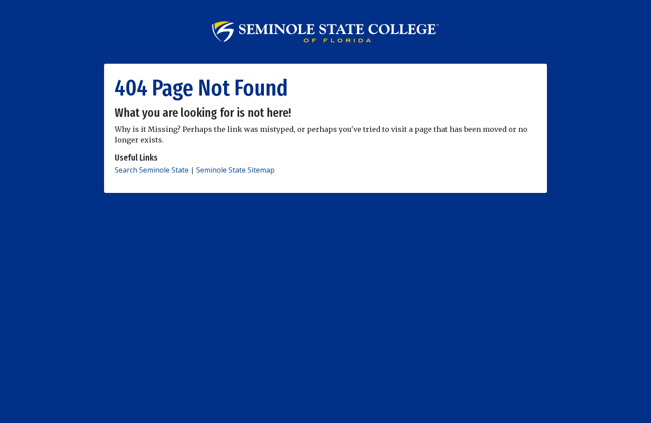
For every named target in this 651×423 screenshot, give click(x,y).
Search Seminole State (152, 170)
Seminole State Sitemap (235, 170)
